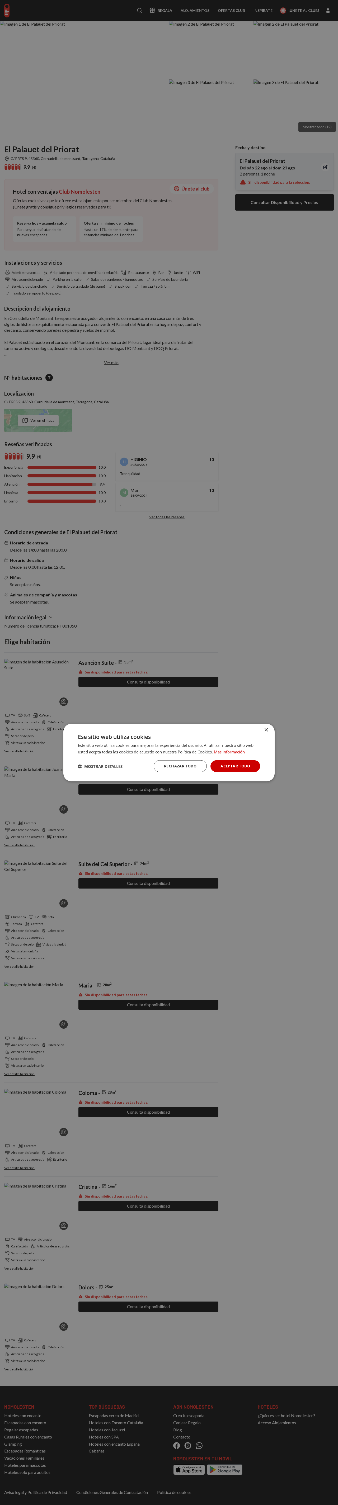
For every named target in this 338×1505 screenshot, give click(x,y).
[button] (100, 766)
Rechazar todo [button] (180, 765)
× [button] (266, 730)
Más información (229, 751)
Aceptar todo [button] (235, 765)
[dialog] (169, 752)
